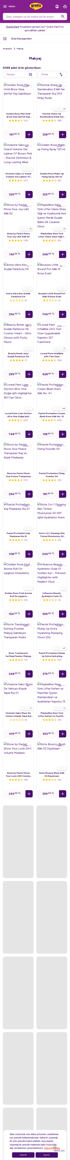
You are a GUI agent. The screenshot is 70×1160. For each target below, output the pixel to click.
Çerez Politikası (52, 1148)
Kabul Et (23, 1155)
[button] (29, 134)
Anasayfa (7, 48)
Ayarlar (46, 1155)
